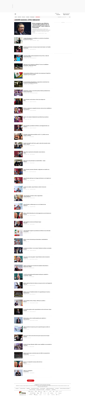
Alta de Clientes (42, 388)
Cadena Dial (48, 393)
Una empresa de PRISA (22, 392)
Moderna (35, 394)
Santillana (39, 391)
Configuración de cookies (40, 389)
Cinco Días (44, 393)
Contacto (17, 388)
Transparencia (48, 389)
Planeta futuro (56, 393)
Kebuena (60, 393)
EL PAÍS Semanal (52, 393)
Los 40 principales (35, 391)
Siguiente (30, 380)
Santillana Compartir (45, 391)
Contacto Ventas (22, 388)
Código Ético (54, 389)
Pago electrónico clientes (35, 388)
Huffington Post (32, 393)
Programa (58, 14)
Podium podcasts (40, 394)
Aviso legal (57, 388)
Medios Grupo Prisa (22, 394)
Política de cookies (32, 389)
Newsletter (67, 17)
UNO (37, 393)
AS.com (53, 391)
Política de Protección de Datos (64, 388)
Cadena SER (50, 391)
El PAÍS (31, 391)
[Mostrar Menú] (15, 14)
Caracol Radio (42, 14)
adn (56, 391)
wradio (40, 393)
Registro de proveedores (50, 388)
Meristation (57, 394)
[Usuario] (69, 17)
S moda (49, 394)
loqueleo (53, 394)
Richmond (30, 394)
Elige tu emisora (66, 14)
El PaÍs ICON (44, 394)
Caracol (60, 391)
